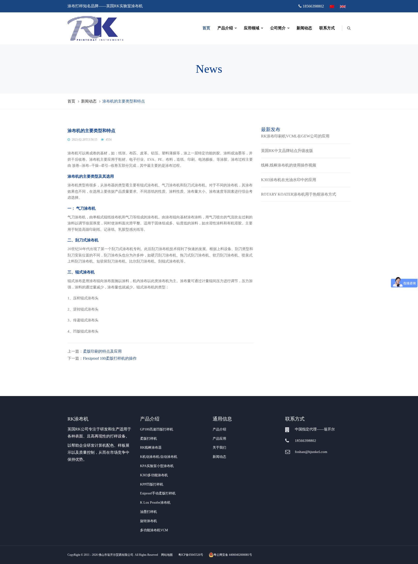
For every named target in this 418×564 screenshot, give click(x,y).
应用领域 (251, 28)
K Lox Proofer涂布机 (155, 502)
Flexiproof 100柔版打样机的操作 (110, 358)
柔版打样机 (148, 438)
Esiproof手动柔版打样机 (158, 493)
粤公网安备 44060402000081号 (233, 554)
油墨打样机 (148, 512)
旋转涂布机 (148, 521)
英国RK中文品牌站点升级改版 (287, 151)
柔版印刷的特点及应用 (102, 351)
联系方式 (327, 28)
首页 (206, 28)
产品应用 (219, 438)
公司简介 (278, 28)
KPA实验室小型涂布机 (157, 466)
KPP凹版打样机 (151, 484)
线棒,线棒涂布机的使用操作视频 (288, 165)
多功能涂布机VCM (154, 530)
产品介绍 (225, 28)
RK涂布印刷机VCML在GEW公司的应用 (295, 136)
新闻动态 (304, 28)
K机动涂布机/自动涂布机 (158, 457)
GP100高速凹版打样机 (156, 429)
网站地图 (167, 554)
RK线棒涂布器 (151, 447)
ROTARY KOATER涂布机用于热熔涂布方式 (298, 194)
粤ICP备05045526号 (190, 554)
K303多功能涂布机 (154, 475)
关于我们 (219, 447)
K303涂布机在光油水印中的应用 (288, 180)
